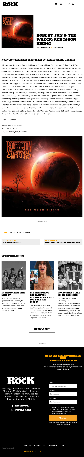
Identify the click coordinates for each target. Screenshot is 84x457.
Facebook (22, 406)
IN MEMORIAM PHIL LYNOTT (13, 294)
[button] (61, 4)
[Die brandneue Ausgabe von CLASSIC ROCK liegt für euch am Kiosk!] (42, 275)
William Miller (43, 47)
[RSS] (73, 4)
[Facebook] (65, 4)
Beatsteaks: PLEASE (12, 243)
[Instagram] (69, 4)
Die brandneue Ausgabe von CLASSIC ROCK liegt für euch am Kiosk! (42, 297)
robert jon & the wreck (20, 232)
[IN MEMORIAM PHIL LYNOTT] (14, 275)
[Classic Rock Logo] (10, 4)
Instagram (23, 410)
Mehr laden (42, 329)
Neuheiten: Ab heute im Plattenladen (62, 243)
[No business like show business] (70, 275)
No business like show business (69, 294)
